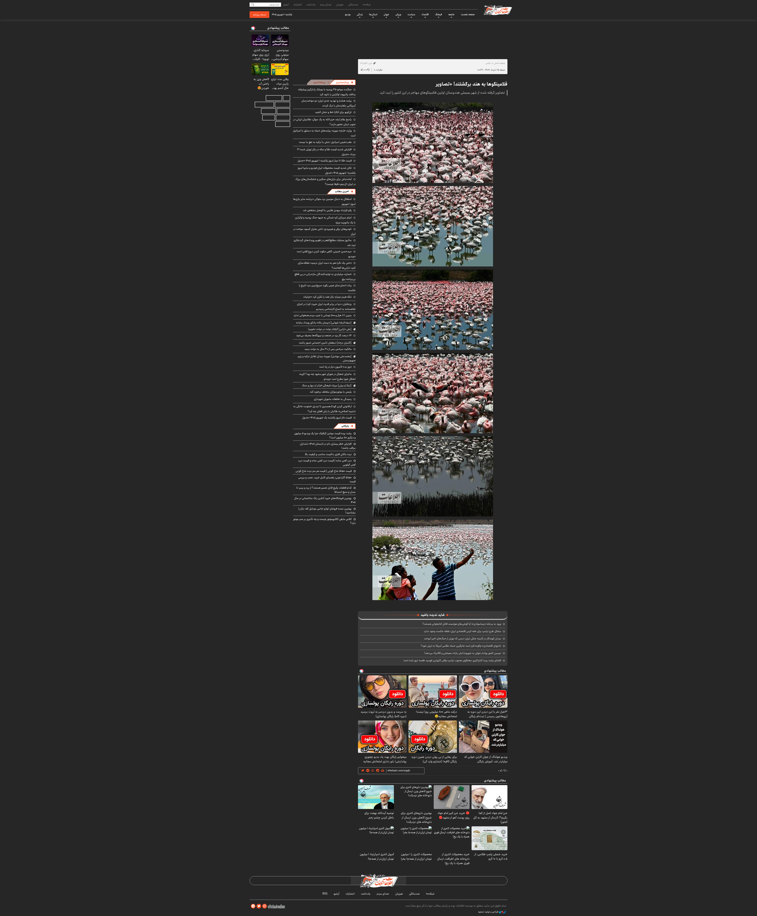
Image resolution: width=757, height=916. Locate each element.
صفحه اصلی (499, 63)
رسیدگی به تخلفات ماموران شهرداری (333, 399)
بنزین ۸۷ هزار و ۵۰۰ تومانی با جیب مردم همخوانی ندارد (323, 315)
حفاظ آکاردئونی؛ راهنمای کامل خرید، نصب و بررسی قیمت (327, 479)
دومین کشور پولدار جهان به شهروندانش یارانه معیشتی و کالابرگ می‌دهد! (462, 653)
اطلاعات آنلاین (497, 10)
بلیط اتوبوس (283, 124)
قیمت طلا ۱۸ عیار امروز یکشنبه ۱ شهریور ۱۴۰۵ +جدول (324, 160)
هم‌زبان (339, 5)
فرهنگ (438, 14)
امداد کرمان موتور (264, 104)
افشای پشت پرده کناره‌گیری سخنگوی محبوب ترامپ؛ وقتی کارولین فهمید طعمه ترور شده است (452, 660)
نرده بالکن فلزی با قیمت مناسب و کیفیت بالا (328, 454)
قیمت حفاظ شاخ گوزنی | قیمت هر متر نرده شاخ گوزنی (324, 471)
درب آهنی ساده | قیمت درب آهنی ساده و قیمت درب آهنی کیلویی (327, 462)
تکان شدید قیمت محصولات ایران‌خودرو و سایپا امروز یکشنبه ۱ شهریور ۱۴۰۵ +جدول (327, 170)
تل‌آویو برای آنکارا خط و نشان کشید (333, 112)
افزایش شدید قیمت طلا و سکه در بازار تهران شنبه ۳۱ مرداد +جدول (326, 151)
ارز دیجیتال (269, 117)
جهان (386, 14)
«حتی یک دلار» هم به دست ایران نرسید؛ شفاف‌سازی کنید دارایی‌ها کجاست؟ (327, 265)
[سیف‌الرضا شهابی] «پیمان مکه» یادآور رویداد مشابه (323, 322)
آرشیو (286, 5)
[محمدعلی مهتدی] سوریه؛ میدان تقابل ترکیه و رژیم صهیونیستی (327, 358)
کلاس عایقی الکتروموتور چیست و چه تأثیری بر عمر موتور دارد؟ (324, 521)
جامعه (451, 14)
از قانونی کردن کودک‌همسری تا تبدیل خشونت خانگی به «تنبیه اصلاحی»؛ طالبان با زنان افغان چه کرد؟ (324, 408)
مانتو (286, 98)
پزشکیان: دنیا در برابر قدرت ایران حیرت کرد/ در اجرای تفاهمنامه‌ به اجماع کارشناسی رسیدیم (326, 306)
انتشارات (297, 5)
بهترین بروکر (283, 117)
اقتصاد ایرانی (268, 111)
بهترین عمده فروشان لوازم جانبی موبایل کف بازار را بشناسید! (327, 510)
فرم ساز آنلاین (282, 104)
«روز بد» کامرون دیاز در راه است (335, 367)
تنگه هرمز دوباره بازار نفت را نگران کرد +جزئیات (327, 297)
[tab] (345, 82)
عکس (488, 63)
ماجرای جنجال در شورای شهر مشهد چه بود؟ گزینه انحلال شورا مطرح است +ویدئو (327, 376)
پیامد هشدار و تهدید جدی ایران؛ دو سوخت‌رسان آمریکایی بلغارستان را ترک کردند (328, 103)
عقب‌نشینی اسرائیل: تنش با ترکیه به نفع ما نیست (325, 142)
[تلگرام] (253, 906)
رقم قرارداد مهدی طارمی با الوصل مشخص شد (327, 210)
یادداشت (311, 5)
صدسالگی (353, 5)
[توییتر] (258, 906)
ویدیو (348, 14)
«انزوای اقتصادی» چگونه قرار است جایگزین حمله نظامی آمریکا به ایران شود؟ (461, 646)
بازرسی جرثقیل (274, 98)
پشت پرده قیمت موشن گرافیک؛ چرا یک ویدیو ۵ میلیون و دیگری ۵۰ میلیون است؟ (325, 435)
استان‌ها (373, 14)
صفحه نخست (468, 14)
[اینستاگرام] (264, 906)
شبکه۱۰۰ (367, 5)
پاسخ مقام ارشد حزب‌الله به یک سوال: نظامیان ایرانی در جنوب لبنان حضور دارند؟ (324, 122)
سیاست (411, 14)
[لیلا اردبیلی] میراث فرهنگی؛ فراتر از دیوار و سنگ (326, 385)
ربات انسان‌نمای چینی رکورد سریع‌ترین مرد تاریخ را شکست (327, 287)
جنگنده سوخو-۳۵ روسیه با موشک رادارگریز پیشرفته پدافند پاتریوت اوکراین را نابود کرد (327, 92)
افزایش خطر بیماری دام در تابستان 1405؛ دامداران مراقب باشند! (328, 446)
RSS (325, 894)
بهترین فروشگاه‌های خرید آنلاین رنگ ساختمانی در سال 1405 (325, 500)
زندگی (360, 14)
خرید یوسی (283, 111)
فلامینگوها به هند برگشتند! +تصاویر (471, 84)
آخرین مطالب (342, 191)
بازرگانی (345, 426)
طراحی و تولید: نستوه (488, 912)
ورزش (398, 14)
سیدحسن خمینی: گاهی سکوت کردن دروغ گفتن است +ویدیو (326, 254)
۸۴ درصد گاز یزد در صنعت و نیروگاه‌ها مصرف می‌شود (324, 335)
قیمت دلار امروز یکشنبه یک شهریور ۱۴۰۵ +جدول (327, 417)
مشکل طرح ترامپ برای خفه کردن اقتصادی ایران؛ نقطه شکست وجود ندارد (462, 631)
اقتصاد (425, 14)
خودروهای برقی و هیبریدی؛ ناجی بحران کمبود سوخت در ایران (324, 231)
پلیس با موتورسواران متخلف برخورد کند (331, 392)
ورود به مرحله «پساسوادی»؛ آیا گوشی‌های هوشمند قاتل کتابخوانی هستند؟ (461, 624)
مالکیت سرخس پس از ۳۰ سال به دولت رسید (328, 349)
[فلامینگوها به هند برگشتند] (432, 142)
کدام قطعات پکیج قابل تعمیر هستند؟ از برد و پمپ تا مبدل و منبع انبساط (326, 490)
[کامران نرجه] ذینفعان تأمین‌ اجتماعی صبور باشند (325, 343)
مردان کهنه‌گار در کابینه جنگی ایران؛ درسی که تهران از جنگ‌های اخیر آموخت (462, 638)
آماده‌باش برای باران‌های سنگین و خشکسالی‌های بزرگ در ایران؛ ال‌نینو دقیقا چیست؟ (325, 181)
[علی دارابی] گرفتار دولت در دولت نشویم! (329, 329)
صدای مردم (325, 5)
